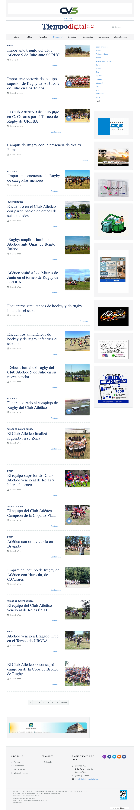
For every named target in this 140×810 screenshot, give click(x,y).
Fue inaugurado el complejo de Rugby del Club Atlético (32, 405)
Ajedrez (99, 76)
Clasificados (19, 766)
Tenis (98, 65)
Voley (98, 90)
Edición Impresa (20, 773)
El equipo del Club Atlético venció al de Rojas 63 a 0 (29, 607)
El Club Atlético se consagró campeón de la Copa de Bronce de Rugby (32, 668)
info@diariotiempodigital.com (87, 779)
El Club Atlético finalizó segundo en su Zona (27, 436)
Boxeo (98, 58)
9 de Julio (68, 19)
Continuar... (56, 65)
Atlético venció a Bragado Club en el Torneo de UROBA (33, 638)
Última (64, 702)
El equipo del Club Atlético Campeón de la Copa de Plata (31, 513)
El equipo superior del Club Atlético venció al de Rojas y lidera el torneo (30, 479)
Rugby (98, 101)
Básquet (99, 83)
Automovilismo (102, 54)
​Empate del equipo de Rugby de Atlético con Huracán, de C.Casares (33, 574)
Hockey (99, 79)
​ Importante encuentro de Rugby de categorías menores (33, 178)
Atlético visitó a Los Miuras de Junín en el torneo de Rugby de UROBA (32, 277)
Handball (99, 94)
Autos (98, 68)
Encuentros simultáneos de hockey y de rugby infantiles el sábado (44, 308)
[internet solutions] (119, 808)
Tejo (97, 72)
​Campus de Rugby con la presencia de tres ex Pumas (44, 147)
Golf (97, 86)
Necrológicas (19, 769)
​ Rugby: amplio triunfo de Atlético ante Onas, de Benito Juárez (31, 244)
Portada (17, 762)
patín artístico (102, 47)
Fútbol (98, 50)
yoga (98, 97)
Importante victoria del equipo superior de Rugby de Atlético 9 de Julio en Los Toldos (33, 83)
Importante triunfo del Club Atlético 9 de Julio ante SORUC (33, 52)
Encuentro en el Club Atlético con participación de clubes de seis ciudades (32, 210)
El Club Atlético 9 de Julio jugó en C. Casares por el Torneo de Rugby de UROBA (33, 116)
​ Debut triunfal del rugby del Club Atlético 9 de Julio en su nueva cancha (31, 371)
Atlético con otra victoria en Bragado (30, 543)
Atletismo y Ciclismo (104, 61)
